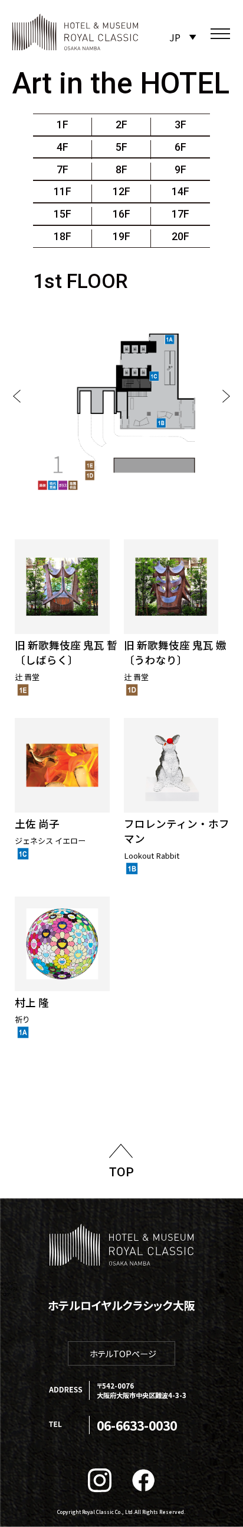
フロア (5, 1294)
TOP (121, 1172)
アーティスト (9, 1289)
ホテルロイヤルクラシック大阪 (121, 1305)
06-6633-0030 (137, 1425)
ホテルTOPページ (123, 1353)
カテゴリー (8, 1283)
